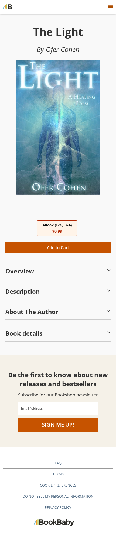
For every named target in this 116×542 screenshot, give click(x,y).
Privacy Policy (58, 507)
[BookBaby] (7, 7)
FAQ (58, 463)
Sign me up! (58, 424)
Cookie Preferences (58, 485)
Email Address (31, 408)
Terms (58, 474)
